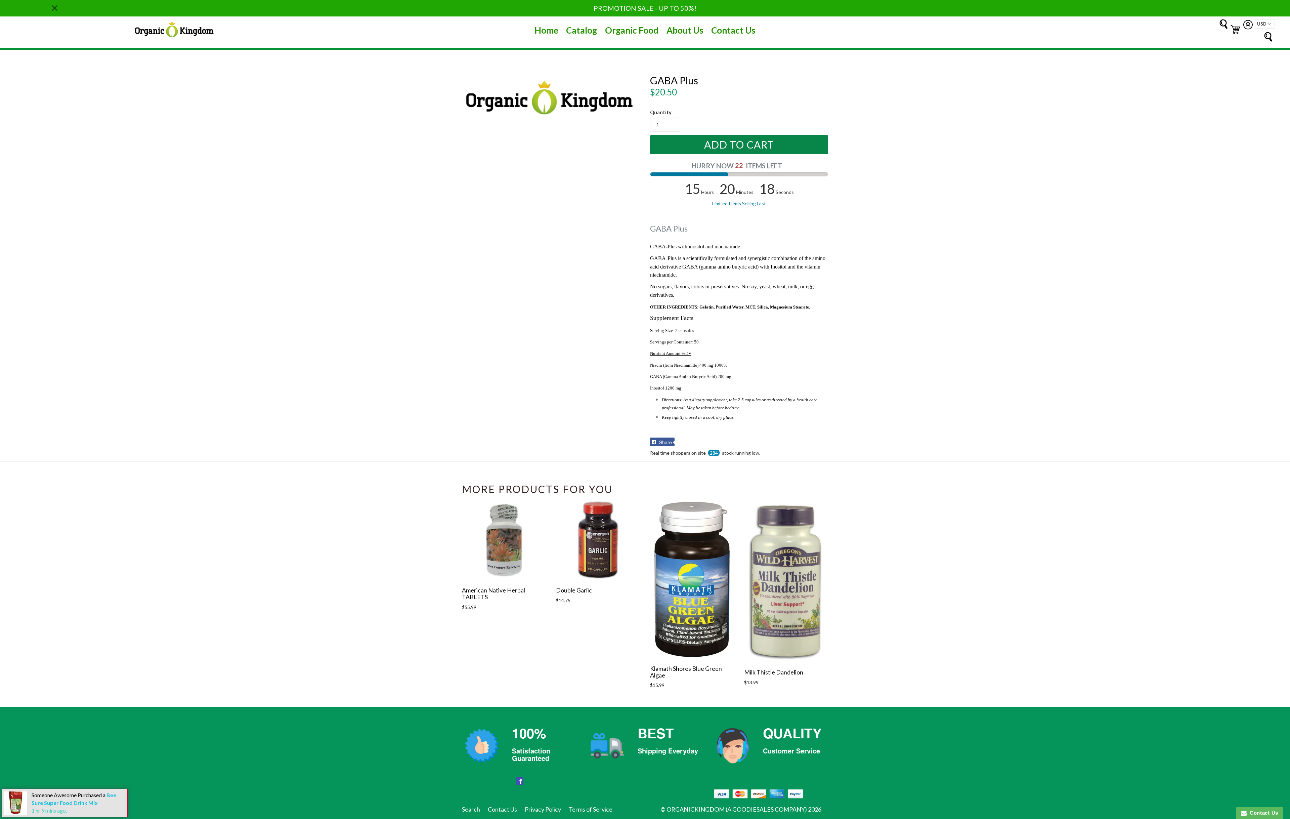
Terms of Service (590, 809)
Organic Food (631, 30)
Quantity (661, 112)
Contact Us (733, 30)
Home (546, 30)
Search (471, 809)
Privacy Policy (543, 809)
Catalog (581, 30)
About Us (684, 30)
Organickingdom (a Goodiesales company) (736, 809)
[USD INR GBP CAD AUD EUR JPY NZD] (1265, 24)
